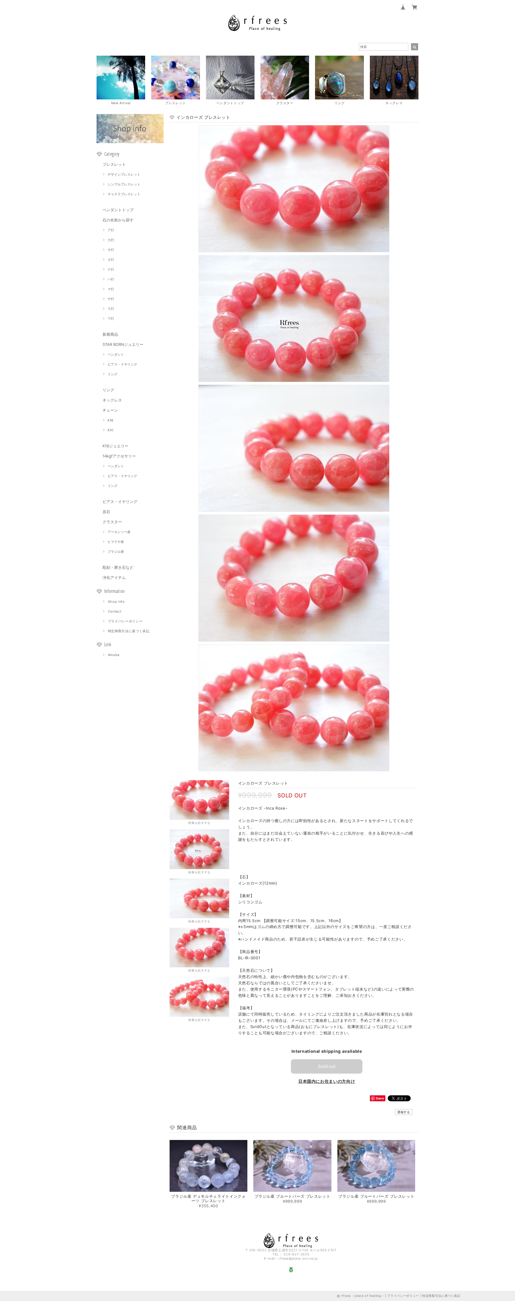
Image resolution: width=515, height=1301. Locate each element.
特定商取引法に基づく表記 (129, 631)
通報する (403, 1112)
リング (112, 374)
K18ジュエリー (115, 445)
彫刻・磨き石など (118, 567)
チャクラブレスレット (124, 194)
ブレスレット (114, 164)
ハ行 (111, 279)
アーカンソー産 (119, 532)
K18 (110, 420)
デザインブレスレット (124, 174)
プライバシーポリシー (125, 621)
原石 (106, 511)
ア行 (111, 230)
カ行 (111, 240)
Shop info (116, 601)
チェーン (110, 410)
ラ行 (111, 309)
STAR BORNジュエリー (123, 344)
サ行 (111, 250)
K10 (110, 430)
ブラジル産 (116, 551)
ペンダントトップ (118, 209)
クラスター (112, 521)
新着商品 (110, 334)
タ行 (111, 259)
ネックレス (112, 400)
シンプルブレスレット (124, 184)
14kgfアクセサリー (119, 456)
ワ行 (111, 318)
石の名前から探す (118, 220)
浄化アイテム (114, 577)
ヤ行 (111, 299)
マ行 (111, 289)
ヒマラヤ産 (116, 542)
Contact (115, 611)
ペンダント (116, 354)
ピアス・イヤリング (122, 364)
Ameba (114, 655)
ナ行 (111, 269)
